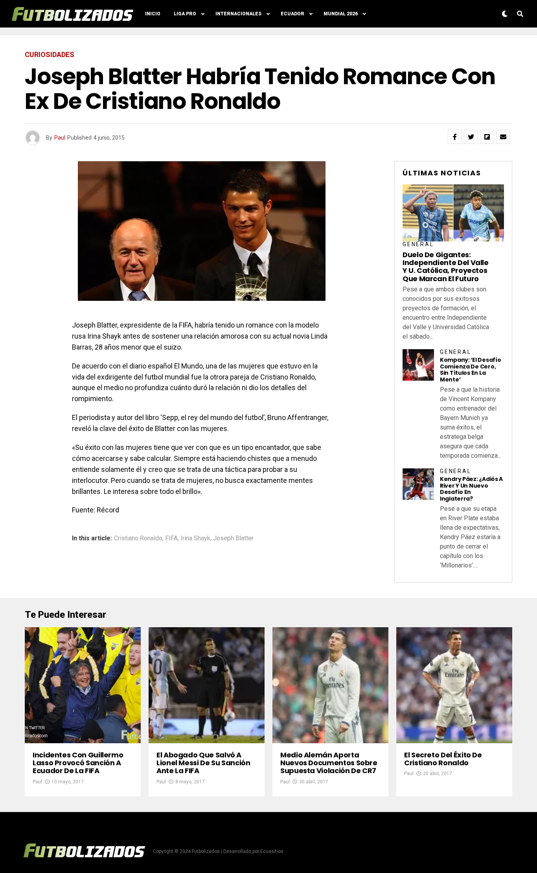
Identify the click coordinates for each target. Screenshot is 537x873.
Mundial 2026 (341, 14)
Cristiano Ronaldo (138, 538)
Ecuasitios (271, 851)
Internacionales (238, 14)
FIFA (171, 538)
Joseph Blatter (233, 538)
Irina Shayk (195, 538)
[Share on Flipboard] (487, 137)
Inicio (152, 14)
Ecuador (292, 14)
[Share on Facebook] (455, 137)
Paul (59, 137)
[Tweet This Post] (471, 137)
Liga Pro (185, 14)
